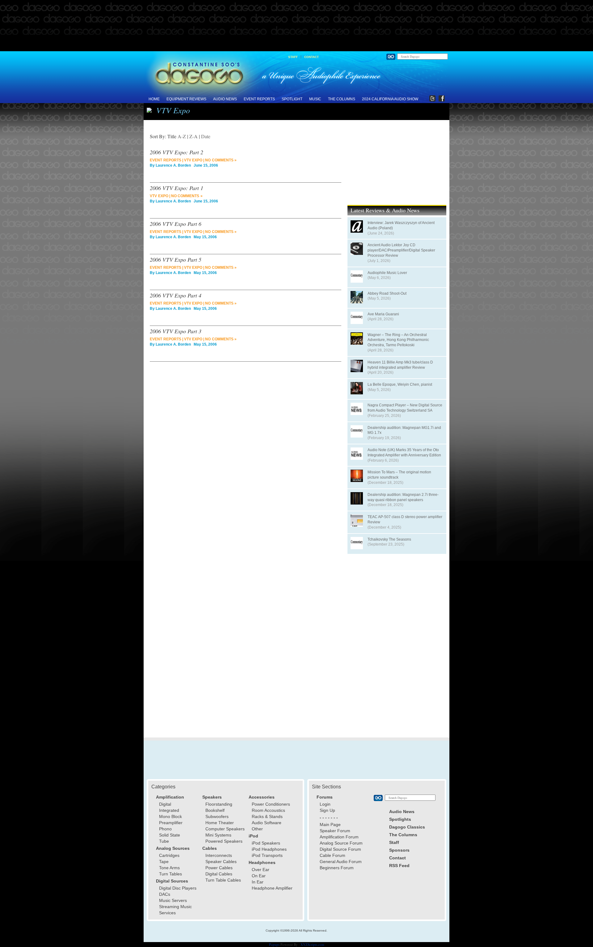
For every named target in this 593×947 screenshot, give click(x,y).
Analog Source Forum (341, 843)
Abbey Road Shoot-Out (387, 293)
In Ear (257, 881)
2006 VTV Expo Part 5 (175, 259)
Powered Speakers (223, 841)
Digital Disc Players (177, 888)
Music (315, 99)
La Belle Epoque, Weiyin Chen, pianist (400, 384)
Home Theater (219, 822)
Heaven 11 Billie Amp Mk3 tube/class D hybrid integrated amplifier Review (400, 365)
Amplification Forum (339, 836)
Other (257, 828)
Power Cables (219, 867)
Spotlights (400, 819)
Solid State (169, 835)
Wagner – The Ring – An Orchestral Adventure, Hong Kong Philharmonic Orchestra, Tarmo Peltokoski (398, 340)
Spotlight (292, 99)
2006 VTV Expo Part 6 (175, 223)
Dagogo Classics (407, 826)
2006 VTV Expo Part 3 (175, 331)
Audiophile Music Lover (387, 273)
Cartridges (169, 855)
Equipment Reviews (186, 99)
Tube (164, 841)
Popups (274, 944)
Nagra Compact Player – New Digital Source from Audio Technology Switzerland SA (405, 408)
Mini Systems (218, 835)
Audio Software (266, 822)
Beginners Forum (337, 867)
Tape (164, 861)
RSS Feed (399, 865)
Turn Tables (170, 873)
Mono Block (170, 816)
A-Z (182, 136)
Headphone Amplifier (272, 888)
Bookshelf (215, 810)
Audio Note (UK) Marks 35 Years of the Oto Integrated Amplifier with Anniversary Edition (404, 452)
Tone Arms (169, 867)
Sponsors (399, 850)
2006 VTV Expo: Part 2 (176, 152)
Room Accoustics (268, 810)
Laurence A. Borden (173, 165)
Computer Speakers (225, 828)
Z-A (193, 136)
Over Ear (260, 869)
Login (325, 804)
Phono (165, 828)
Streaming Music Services (175, 909)
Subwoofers (217, 816)
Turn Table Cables (223, 880)
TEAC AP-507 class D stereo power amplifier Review (405, 519)
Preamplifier (171, 822)
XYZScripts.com (312, 944)
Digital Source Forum (340, 849)
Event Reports (259, 99)
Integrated (169, 810)
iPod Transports (267, 855)
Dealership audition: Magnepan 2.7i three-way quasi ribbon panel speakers (403, 497)
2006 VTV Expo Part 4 (175, 295)
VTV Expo (193, 160)
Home (154, 99)
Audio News (225, 99)
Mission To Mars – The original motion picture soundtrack (399, 475)
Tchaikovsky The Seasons (389, 539)
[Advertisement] (296, 26)
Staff (293, 57)
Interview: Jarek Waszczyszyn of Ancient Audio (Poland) (401, 225)
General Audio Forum (341, 861)
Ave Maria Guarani (383, 314)
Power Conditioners (271, 804)
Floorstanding (218, 804)
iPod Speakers (266, 843)
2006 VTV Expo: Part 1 (176, 188)
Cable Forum (332, 855)
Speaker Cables (221, 861)
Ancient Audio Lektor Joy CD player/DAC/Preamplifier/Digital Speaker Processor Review (401, 250)
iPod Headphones (269, 849)
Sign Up (327, 810)
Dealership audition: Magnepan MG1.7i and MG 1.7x (404, 430)
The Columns (341, 99)
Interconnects (218, 855)
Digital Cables (218, 873)
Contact (311, 57)
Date (205, 136)
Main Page (330, 824)
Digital (165, 804)
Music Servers (173, 900)
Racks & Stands (267, 816)
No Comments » (221, 160)
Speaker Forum (335, 830)
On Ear (259, 875)
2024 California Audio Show (390, 99)
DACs (164, 894)
